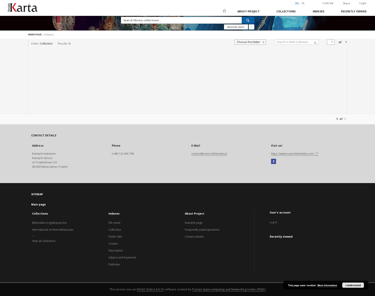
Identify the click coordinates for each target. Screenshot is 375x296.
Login (362, 3)
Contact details (194, 236)
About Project (248, 11)
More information (327, 285)
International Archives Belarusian (52, 230)
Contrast (328, 3)
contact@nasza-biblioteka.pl (209, 153)
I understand (353, 285)
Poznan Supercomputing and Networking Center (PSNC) (228, 289)
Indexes (318, 11)
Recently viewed (354, 11)
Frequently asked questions (202, 230)
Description (116, 250)
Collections (286, 11)
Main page (38, 204)
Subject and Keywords (122, 257)
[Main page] (224, 11)
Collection (115, 230)
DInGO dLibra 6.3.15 (150, 289)
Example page (193, 223)
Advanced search (235, 26)
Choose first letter (249, 42)
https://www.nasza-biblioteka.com (292, 153)
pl (303, 3)
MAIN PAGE (35, 34)
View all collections (44, 241)
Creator (113, 243)
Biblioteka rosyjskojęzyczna (49, 223)
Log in (273, 222)
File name (114, 223)
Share (346, 3)
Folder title (115, 236)
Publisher (114, 264)
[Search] (248, 20)
